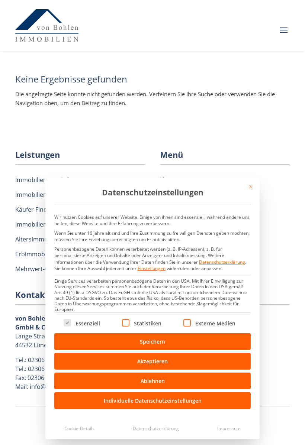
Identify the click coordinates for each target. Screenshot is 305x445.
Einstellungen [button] (152, 268)
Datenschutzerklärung (222, 262)
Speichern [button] (152, 341)
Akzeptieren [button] (152, 361)
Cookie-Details (79, 428)
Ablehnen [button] (153, 380)
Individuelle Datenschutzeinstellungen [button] (153, 400)
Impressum (229, 428)
